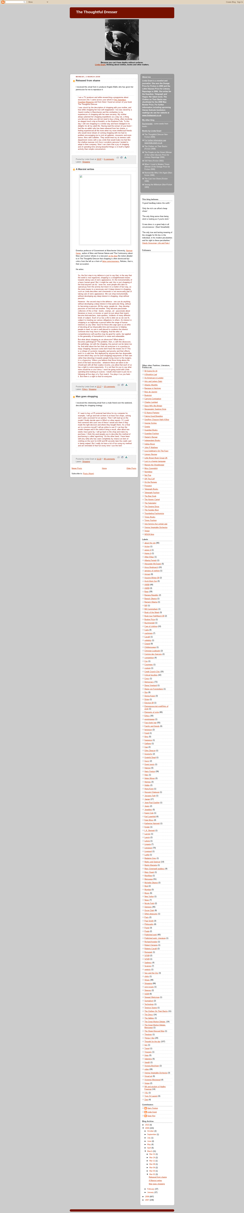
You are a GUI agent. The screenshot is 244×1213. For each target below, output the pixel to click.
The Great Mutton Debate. (155, 1022)
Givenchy (148, 754)
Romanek (148, 952)
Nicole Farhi (149, 903)
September (152, 1134)
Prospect (148, 486)
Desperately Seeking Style (155, 409)
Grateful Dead (150, 758)
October (150, 1131)
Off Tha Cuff (149, 479)
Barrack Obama (150, 602)
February (151, 1189)
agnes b (147, 550)
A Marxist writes (85, 169)
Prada (146, 931)
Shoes (147, 980)
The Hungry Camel (152, 500)
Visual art (148, 1076)
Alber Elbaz (149, 557)
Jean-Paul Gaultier (152, 803)
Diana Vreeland (150, 685)
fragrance (148, 740)
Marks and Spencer (152, 862)
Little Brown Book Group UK (155, 458)
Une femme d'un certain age (155, 524)
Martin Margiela (150, 865)
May (149, 1144)
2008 (147, 1197)
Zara (146, 1100)
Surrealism (148, 1001)
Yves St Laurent (151, 1096)
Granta (147, 427)
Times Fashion (150, 520)
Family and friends (152, 726)
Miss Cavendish (151, 468)
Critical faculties (151, 675)
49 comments (109, 459)
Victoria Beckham (151, 1066)
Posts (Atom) (88, 474)
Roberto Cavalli (150, 949)
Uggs (146, 1055)
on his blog (112, 256)
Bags (146, 592)
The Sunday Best (151, 510)
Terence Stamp (150, 1008)
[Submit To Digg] (117, 159)
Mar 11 (152, 1161)
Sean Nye (151, 1116)
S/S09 (147, 959)
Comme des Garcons (153, 654)
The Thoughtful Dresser (96, 12)
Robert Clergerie (151, 945)
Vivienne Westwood (152, 1080)
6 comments (109, 159)
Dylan (146, 699)
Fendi (146, 733)
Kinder (147, 827)
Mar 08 (152, 1164)
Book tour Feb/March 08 (154, 616)
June (149, 1141)
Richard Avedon (150, 942)
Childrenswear (150, 647)
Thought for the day (152, 1042)
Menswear (148, 879)
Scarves (147, 966)
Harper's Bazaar (150, 437)
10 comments (109, 387)
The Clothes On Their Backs (156, 1011)
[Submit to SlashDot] (125, 159)
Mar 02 (152, 1174)
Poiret (146, 928)
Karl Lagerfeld (150, 817)
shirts (146, 976)
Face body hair (150, 723)
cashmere (148, 633)
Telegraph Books (151, 489)
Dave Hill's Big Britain (153, 406)
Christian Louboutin (152, 651)
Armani (147, 574)
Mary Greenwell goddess (154, 869)
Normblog (148, 472)
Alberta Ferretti (150, 560)
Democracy (149, 682)
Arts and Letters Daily (153, 381)
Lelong (147, 841)
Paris (146, 917)
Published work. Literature (155, 938)
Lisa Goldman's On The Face (156, 451)
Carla (146, 630)
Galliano (147, 744)
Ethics (85, 389)
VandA (147, 1062)
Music (146, 893)
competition (149, 658)
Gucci (146, 761)
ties (145, 1045)
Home (104, 468)
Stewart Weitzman (151, 997)
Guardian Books (151, 430)
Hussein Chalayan (151, 792)
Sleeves (147, 990)
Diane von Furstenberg (153, 689)
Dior (146, 692)
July (149, 1138)
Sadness (148, 963)
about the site (150, 543)
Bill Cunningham (151, 609)
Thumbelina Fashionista (154, 514)
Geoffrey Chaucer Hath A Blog (156, 420)
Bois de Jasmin (150, 392)
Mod (146, 886)
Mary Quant (149, 872)
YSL (146, 1093)
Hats (146, 775)
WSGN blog (149, 534)
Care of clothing (150, 626)
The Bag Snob (150, 496)
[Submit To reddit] (121, 159)
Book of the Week (151, 612)
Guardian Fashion (151, 434)
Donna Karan (149, 696)
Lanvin (147, 837)
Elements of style (151, 712)
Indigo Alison (149, 444)
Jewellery (148, 810)
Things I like (149, 1038)
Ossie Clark (149, 910)
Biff (145, 606)
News (146, 900)
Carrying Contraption (152, 399)
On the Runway (150, 482)
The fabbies (149, 1018)
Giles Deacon (149, 751)
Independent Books (152, 441)
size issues (149, 987)
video (146, 1069)
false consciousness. (111, 261)
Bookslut (148, 395)
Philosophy (148, 924)
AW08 (146, 585)
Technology (149, 1004)
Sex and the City (151, 973)
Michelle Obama (151, 883)
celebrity (147, 640)
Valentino (148, 1059)
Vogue (147, 531)
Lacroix (147, 834)
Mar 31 (152, 1154)
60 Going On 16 (150, 371)
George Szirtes (150, 423)
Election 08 (149, 703)
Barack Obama (150, 599)
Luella (146, 855)
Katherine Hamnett (152, 824)
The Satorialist (150, 503)
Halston (147, 768)
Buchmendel (147, 124)
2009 (147, 1128)
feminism (148, 730)
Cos (146, 661)
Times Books (149, 517)
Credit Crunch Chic (152, 672)
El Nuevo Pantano (151, 413)
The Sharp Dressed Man (154, 1031)
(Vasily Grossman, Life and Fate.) (156, 243)
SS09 (146, 994)
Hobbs (147, 785)
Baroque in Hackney (152, 388)
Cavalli (147, 637)
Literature (148, 848)
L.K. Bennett (149, 831)
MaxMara (148, 876)
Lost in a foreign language (154, 461)
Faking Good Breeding (153, 416)
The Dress (148, 1015)
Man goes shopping (87, 396)
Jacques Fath (150, 796)
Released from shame (88, 80)
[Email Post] (115, 159)
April (149, 1148)
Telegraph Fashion (151, 493)
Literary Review (150, 454)
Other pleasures (150, 914)
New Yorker (149, 897)
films (146, 737)
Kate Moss (148, 820)
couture (147, 668)
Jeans (146, 806)
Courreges (148, 665)
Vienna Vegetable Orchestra (155, 527)
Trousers (148, 1052)
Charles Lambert (151, 402)
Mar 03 (152, 1171)
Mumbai (147, 890)
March (150, 1151)
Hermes (147, 782)
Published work (150, 935)
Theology (148, 1035)
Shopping (86, 162)
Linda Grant (100, 65)
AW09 (146, 588)
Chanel (147, 644)
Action (147, 547)
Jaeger (147, 799)
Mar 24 (152, 1158)
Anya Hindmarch (151, 567)
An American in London (153, 378)
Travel (147, 1048)
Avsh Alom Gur (150, 581)
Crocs (146, 679)
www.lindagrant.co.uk (151, 115)
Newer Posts (77, 468)
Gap (146, 747)
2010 (147, 1125)
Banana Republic (151, 595)
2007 (147, 1200)
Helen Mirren (149, 778)
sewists (147, 970)
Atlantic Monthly (151, 385)
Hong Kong (148, 789)
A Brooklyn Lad (150, 375)
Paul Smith (148, 921)
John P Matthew (151, 448)
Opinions (148, 907)
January (150, 1192)
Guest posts (149, 764)
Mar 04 (152, 1168)
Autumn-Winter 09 (151, 578)
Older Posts (131, 468)
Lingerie (147, 844)
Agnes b (147, 553)
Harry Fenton (149, 771)
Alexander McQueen (152, 564)
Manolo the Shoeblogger (154, 465)
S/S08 (147, 956)
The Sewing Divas (151, 507)
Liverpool (148, 851)
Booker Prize (149, 620)
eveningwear (149, 719)
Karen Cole (148, 813)
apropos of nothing (152, 571)
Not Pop (147, 475)
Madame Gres (150, 858)
